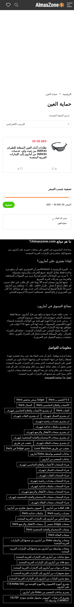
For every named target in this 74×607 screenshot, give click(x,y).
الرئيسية (67, 94)
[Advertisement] (37, 49)
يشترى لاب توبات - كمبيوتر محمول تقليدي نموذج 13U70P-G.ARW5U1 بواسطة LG (39, 599)
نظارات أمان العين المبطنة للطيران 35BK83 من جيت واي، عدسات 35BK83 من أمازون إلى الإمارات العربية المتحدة (27, 152)
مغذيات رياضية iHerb (58, 513)
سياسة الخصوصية (53, 377)
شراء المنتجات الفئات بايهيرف (54, 475)
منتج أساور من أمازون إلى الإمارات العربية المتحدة (43, 518)
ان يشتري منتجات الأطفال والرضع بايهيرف (47, 432)
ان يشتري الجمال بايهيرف (56, 415)
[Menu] (69, 5)
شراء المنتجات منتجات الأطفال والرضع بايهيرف (45, 491)
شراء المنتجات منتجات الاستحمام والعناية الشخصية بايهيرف (38, 497)
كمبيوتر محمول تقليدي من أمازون (24, 507)
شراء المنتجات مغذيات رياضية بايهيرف (49, 480)
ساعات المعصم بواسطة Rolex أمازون (49, 453)
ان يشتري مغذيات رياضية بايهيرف (52, 421)
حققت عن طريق (22, 443)
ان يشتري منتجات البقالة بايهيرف (52, 443)
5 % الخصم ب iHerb (59, 399)
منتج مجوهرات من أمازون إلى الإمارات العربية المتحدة (41, 573)
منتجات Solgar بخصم (58, 524)
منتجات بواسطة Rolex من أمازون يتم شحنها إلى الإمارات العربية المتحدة (40, 542)
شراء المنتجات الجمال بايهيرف (53, 470)
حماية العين (62, 223)
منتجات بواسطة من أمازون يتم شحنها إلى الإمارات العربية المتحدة (39, 550)
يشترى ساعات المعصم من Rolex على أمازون (45, 592)
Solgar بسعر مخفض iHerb (30, 399)
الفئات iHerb (62, 410)
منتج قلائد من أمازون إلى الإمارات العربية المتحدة (44, 562)
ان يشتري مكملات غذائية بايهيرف (52, 426)
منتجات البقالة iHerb (58, 534)
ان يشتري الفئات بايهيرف (26, 415)
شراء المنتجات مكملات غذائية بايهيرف (49, 486)
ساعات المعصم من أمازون (55, 459)
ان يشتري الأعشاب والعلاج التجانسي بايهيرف (29, 410)
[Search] (16, 5)
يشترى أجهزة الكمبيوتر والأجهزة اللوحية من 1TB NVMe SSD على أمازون (38, 585)
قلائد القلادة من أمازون (57, 507)
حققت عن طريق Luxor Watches (51, 448)
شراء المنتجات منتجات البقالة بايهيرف (50, 502)
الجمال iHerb (25, 405)
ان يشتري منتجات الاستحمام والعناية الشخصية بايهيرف (41, 437)
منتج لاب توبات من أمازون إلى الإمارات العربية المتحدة (41, 567)
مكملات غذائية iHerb (32, 513)
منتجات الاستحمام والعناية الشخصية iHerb (47, 529)
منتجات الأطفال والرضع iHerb (27, 524)
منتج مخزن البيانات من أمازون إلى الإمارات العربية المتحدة (39, 578)
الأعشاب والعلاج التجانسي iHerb (52, 405)
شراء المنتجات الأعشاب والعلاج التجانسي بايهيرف (44, 464)
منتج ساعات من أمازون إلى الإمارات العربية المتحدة (42, 556)
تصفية (8, 204)
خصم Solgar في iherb (18, 448)
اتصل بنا (67, 377)
